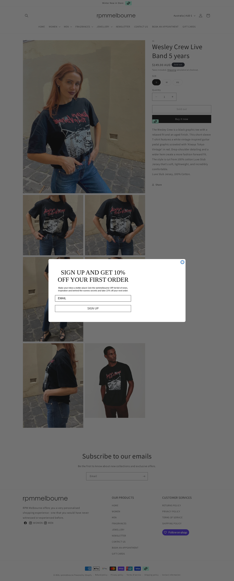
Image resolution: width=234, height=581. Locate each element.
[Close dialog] (182, 262)
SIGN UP (93, 308)
